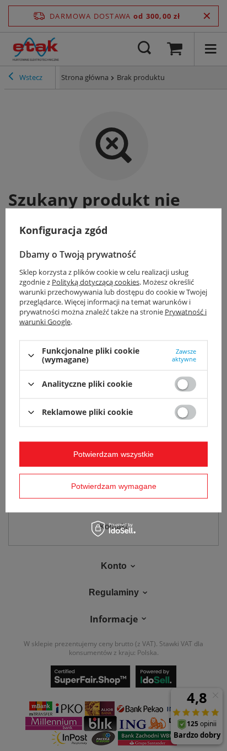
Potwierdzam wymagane (113, 486)
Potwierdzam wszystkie (113, 454)
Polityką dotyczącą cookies (95, 282)
